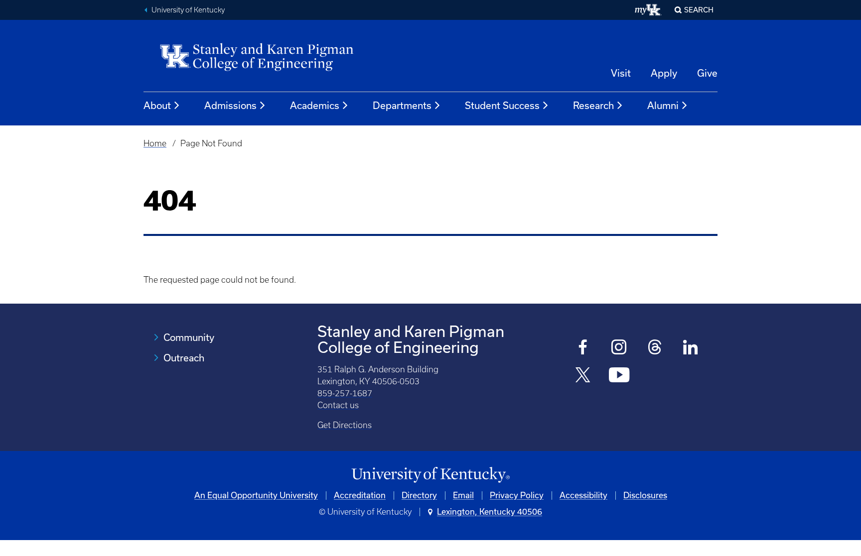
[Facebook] (583, 348)
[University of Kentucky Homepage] (431, 475)
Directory (419, 495)
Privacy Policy (517, 495)
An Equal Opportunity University (256, 495)
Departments (402, 105)
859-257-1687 (344, 393)
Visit (621, 73)
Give (707, 73)
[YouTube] (619, 376)
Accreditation (360, 495)
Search (699, 10)
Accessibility (583, 495)
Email (463, 495)
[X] (583, 376)
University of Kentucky (188, 10)
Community (188, 337)
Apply (664, 73)
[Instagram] (619, 348)
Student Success (502, 105)
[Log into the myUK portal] (648, 10)
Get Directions (344, 425)
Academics (314, 105)
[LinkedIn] (691, 348)
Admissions (230, 105)
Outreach (183, 357)
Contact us (338, 405)
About (157, 105)
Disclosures (645, 495)
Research (593, 105)
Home (155, 143)
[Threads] (655, 348)
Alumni (663, 105)
